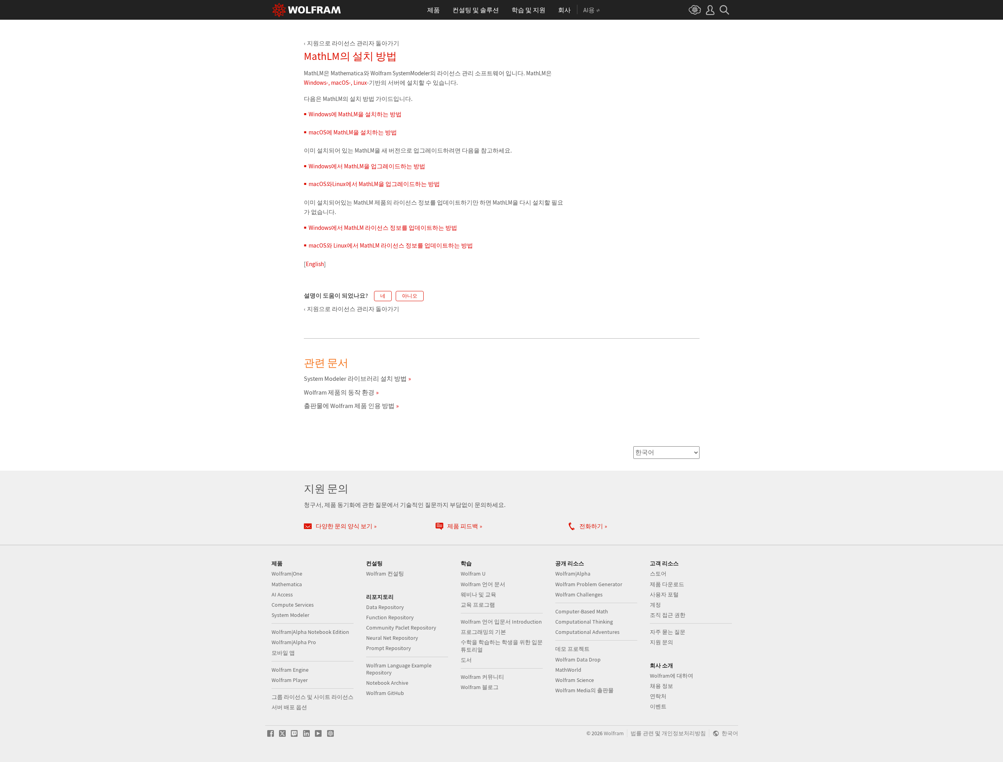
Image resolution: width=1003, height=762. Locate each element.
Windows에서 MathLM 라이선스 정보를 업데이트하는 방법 (383, 227)
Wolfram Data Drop (578, 659)
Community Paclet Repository (401, 627)
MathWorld (568, 669)
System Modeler (290, 615)
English (315, 264)
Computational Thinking (584, 621)
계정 (655, 604)
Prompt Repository (388, 648)
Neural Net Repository (392, 637)
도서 (466, 659)
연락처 (658, 696)
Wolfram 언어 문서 (483, 584)
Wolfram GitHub (385, 693)
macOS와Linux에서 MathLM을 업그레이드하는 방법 (374, 184)
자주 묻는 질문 (667, 631)
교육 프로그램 (478, 604)
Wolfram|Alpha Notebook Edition (310, 631)
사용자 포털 (664, 594)
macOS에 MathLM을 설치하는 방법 (353, 132)
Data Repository (385, 607)
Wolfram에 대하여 (671, 675)
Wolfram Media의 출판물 (584, 690)
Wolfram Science (574, 680)
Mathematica (287, 584)
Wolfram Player (290, 680)
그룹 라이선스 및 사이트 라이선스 (313, 697)
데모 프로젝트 (572, 648)
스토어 (658, 573)
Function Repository (390, 617)
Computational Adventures (587, 631)
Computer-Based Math (581, 611)
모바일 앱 (283, 652)
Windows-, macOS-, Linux (335, 82)
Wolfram (614, 733)
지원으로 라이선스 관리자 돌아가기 (353, 43)
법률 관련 (642, 733)
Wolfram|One (287, 573)
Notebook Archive (387, 682)
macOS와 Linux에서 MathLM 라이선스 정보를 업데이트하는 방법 (391, 245)
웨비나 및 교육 (478, 594)
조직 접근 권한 (667, 615)
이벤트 (658, 706)
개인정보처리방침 (684, 733)
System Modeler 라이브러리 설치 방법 (355, 378)
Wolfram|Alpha (572, 573)
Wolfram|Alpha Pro (294, 642)
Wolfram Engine (290, 669)
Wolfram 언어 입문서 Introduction (501, 621)
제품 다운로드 (667, 584)
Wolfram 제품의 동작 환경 (339, 392)
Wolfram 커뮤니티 (482, 676)
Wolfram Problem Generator (588, 584)
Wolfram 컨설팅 (385, 573)
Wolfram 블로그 (480, 687)
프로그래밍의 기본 (483, 631)
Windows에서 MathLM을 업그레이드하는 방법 (367, 166)
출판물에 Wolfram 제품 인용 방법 (349, 406)
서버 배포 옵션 (289, 707)
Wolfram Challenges (579, 594)
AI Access (282, 594)
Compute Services (293, 604)
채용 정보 (661, 685)
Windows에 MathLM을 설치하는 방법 (355, 114)
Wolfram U (473, 573)
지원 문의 (661, 642)
